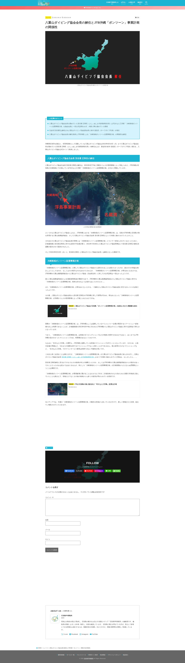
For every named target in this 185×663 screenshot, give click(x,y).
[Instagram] (99, 471)
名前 (46, 520)
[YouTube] (88, 471)
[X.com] (79, 471)
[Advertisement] (92, 101)
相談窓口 (125, 655)
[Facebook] (69, 471)
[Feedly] (116, 471)
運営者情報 (61, 655)
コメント (49, 497)
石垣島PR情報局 (88, 658)
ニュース (48, 17)
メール (47, 529)
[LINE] (108, 471)
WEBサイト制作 (93, 655)
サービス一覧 (70, 655)
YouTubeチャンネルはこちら (93, 7)
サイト (47, 539)
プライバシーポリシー (114, 655)
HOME (40, 648)
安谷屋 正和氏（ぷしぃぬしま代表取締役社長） (78, 357)
